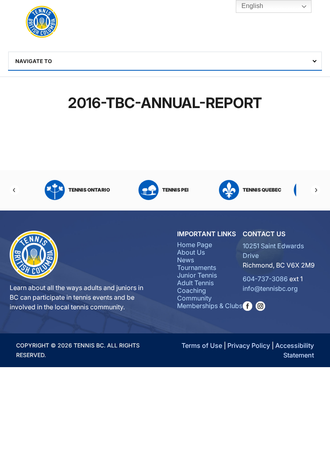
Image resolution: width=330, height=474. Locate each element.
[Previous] (14, 190)
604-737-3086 (265, 279)
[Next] (315, 190)
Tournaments (196, 268)
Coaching (191, 290)
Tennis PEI (175, 190)
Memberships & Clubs (209, 306)
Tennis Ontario (89, 190)
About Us (191, 252)
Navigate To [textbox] (33, 61)
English (251, 5)
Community (194, 298)
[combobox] (165, 61)
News (185, 260)
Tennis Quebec (262, 190)
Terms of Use (202, 345)
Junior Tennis (197, 275)
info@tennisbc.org (270, 288)
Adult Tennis (195, 283)
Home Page (194, 245)
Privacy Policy (248, 345)
